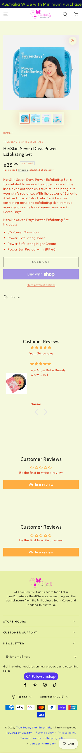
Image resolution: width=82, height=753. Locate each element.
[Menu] (5, 14)
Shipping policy (55, 738)
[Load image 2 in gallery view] (35, 118)
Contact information (43, 743)
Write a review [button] (41, 484)
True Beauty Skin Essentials (23, 141)
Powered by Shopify (19, 732)
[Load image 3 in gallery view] (46, 118)
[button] (65, 14)
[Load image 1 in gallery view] (25, 118)
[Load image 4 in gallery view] (57, 118)
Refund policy (45, 732)
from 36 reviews (41, 353)
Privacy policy (67, 732)
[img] (41, 347)
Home (7, 132)
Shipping (23, 169)
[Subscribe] (76, 657)
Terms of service (31, 738)
